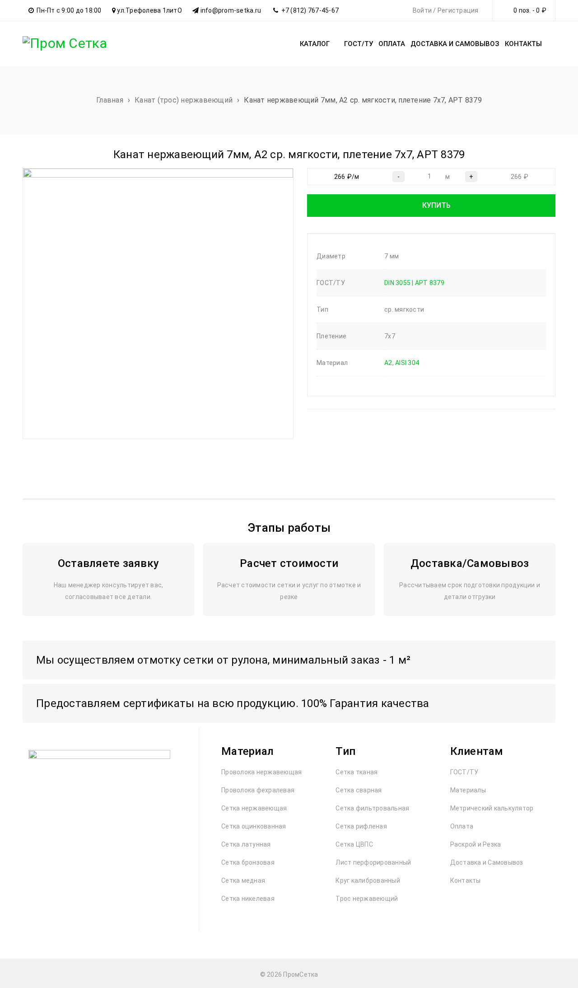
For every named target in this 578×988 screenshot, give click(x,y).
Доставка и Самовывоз (486, 862)
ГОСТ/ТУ (464, 772)
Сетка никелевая (248, 898)
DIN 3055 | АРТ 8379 (414, 282)
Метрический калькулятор (492, 808)
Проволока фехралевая (257, 790)
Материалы (468, 790)
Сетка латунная (246, 844)
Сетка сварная (359, 790)
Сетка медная (243, 880)
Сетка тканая (357, 772)
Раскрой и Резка (475, 844)
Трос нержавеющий (367, 898)
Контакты (465, 880)
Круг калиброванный (368, 880)
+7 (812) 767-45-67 (310, 10)
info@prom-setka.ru (230, 10)
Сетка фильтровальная (372, 808)
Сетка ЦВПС (354, 844)
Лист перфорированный (373, 862)
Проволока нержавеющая (261, 772)
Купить (436, 205)
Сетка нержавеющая (254, 808)
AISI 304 (407, 362)
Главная (109, 100)
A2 (388, 362)
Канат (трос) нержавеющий (184, 100)
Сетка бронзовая (248, 862)
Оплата (462, 826)
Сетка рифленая (361, 826)
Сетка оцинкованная (253, 826)
